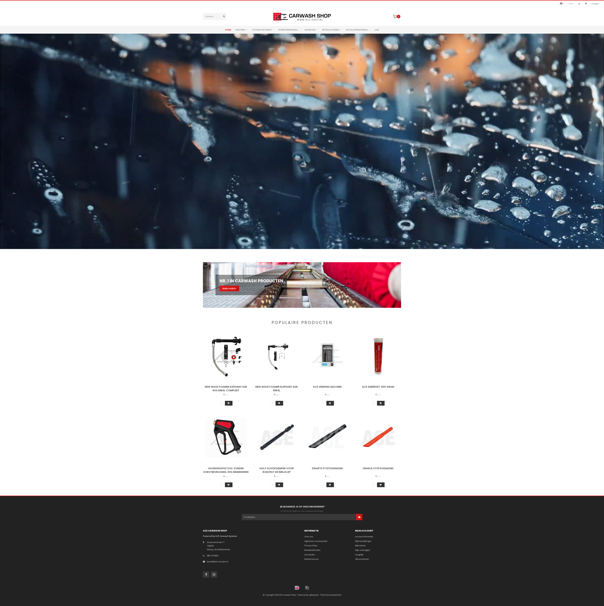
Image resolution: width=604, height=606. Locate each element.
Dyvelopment (335, 595)
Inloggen (595, 3)
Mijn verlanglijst (362, 550)
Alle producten (362, 559)
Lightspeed (314, 595)
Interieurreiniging (288, 29)
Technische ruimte (262, 29)
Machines (241, 29)
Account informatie (364, 536)
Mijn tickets (360, 545)
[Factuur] (307, 587)
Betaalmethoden (312, 550)
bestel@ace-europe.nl (217, 561)
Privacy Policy (310, 545)
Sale (377, 29)
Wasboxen (310, 29)
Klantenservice (311, 559)
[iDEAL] (297, 587)
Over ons (308, 536)
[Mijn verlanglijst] (586, 3)
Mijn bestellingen (363, 541)
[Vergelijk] (579, 3)
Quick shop (227, 386)
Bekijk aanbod (229, 288)
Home (228, 29)
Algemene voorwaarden (315, 541)
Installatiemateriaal (357, 29)
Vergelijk (359, 554)
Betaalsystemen (330, 29)
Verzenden (309, 554)
